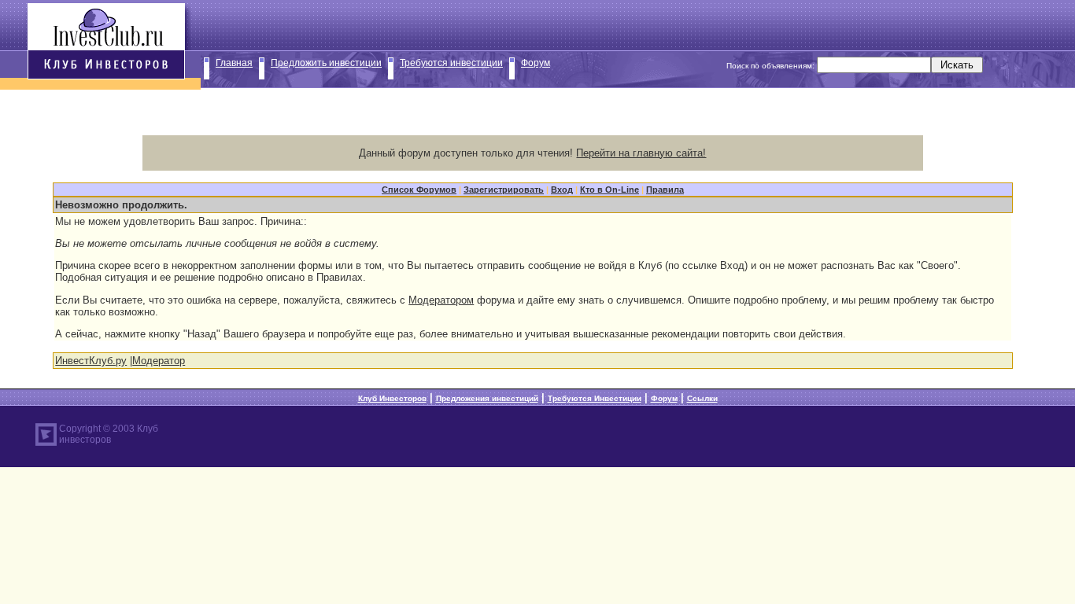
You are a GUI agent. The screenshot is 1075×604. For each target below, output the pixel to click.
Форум (535, 62)
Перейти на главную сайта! (641, 153)
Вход (562, 189)
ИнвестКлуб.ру (91, 360)
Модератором (441, 300)
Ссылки (702, 398)
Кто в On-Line (609, 189)
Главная (234, 62)
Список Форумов (419, 189)
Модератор (158, 360)
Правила (665, 189)
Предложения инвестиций (487, 398)
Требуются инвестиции (451, 62)
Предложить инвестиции (326, 62)
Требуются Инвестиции (594, 398)
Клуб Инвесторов (392, 398)
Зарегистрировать (504, 189)
